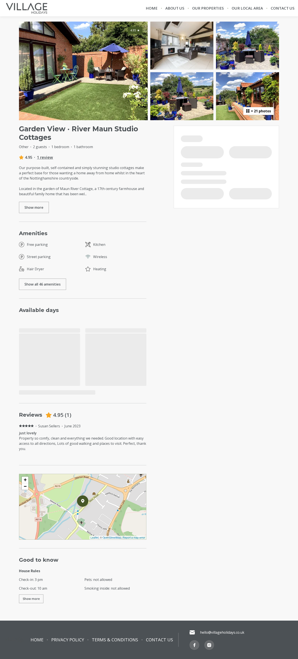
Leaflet (95, 537)
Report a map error (134, 537)
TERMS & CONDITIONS (115, 640)
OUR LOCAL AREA (247, 8)
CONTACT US (283, 8)
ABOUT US (174, 8)
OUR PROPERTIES (208, 8)
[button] (88, 512)
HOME (152, 8)
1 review (45, 157)
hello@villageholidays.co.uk (222, 632)
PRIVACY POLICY (67, 640)
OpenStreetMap (112, 537)
